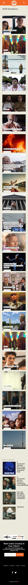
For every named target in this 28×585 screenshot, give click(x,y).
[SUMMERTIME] (14, 440)
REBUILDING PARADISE (11, 149)
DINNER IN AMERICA (10, 30)
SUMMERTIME (8, 445)
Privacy (23, 565)
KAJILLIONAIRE (8, 70)
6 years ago (7, 72)
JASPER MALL (8, 327)
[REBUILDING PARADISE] (14, 143)
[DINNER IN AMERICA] (14, 25)
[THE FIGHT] (14, 202)
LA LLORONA (8, 386)
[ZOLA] (14, 44)
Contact (12, 565)
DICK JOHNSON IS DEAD (11, 248)
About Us (6, 565)
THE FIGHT (7, 208)
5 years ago (7, 53)
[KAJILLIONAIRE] (14, 64)
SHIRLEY (6, 109)
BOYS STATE (7, 89)
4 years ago (7, 33)
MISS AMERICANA (9, 307)
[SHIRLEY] (14, 104)
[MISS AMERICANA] (14, 301)
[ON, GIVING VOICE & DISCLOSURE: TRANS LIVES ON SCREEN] (14, 262)
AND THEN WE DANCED (11, 366)
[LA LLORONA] (14, 380)
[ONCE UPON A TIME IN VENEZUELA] (14, 183)
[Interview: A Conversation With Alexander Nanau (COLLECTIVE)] (14, 163)
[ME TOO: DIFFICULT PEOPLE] (14, 400)
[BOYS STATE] (14, 84)
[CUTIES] (14, 420)
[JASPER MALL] (14, 321)
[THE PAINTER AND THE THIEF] (14, 123)
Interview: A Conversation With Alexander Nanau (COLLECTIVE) (13, 167)
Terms (17, 565)
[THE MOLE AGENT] (14, 282)
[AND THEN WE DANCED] (14, 361)
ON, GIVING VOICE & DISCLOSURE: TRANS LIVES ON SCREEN (13, 265)
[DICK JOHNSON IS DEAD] (14, 242)
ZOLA (5, 50)
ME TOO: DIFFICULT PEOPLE (12, 406)
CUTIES (6, 425)
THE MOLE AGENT (9, 287)
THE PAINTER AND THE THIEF (12, 129)
